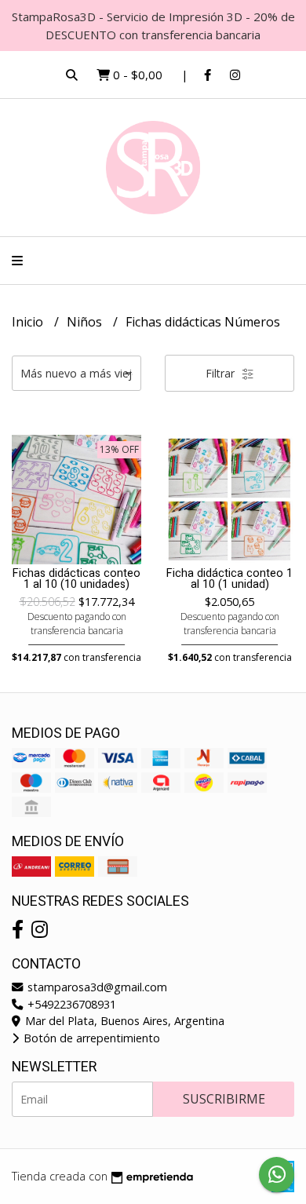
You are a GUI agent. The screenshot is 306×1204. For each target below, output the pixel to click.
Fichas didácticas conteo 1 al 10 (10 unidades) (76, 579)
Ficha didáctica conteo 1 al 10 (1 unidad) (229, 579)
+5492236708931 (70, 1004)
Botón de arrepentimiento (90, 1038)
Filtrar (222, 373)
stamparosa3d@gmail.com (95, 987)
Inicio (29, 321)
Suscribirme (224, 1098)
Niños (86, 321)
